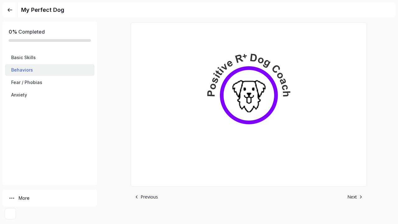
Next (352, 197)
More (24, 198)
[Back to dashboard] (10, 10)
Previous (149, 197)
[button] (50, 57)
